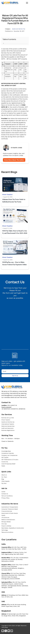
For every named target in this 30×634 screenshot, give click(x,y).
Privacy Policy (5, 498)
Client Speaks (5, 481)
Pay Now (4, 483)
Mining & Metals (6, 521)
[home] (10, 3)
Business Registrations (8, 430)
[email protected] (6, 407)
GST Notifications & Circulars (10, 459)
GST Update (5, 457)
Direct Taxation (6, 420)
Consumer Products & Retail (10, 509)
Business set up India (8, 417)
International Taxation (8, 424)
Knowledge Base (6, 451)
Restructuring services (8, 426)
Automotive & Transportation (10, 507)
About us (4, 475)
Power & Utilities (6, 526)
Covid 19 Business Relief (8, 463)
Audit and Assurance (7, 428)
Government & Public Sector (10, 513)
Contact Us (5, 493)
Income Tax (5, 461)
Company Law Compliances (9, 455)
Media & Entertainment (8, 519)
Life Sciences (5, 517)
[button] (26, 3)
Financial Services (7, 511)
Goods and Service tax (8, 422)
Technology (5, 530)
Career (3, 491)
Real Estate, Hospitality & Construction (13, 528)
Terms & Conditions (7, 496)
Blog (3, 479)
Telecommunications (7, 532)
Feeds (3, 466)
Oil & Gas (4, 523)
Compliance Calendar (8, 453)
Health (3, 515)
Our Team (4, 477)
